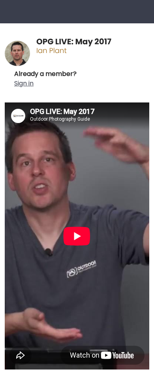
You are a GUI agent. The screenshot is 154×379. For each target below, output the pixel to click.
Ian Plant (51, 51)
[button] (45, 78)
